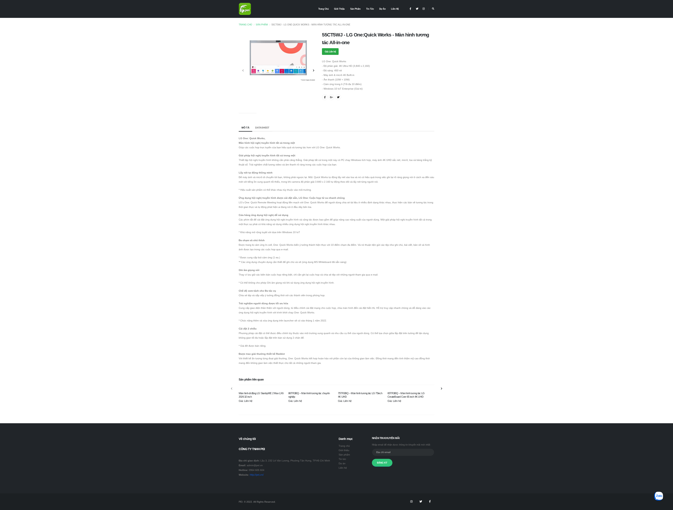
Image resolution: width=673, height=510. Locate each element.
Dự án (382, 9)
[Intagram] (411, 501)
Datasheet (262, 127)
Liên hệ (395, 9)
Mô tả (245, 127)
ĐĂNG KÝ (382, 462)
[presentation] (243, 70)
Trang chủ (323, 9)
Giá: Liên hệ (330, 51)
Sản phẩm (355, 9)
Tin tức (370, 9)
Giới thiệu (339, 9)
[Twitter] (417, 9)
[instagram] (424, 9)
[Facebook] (410, 9)
